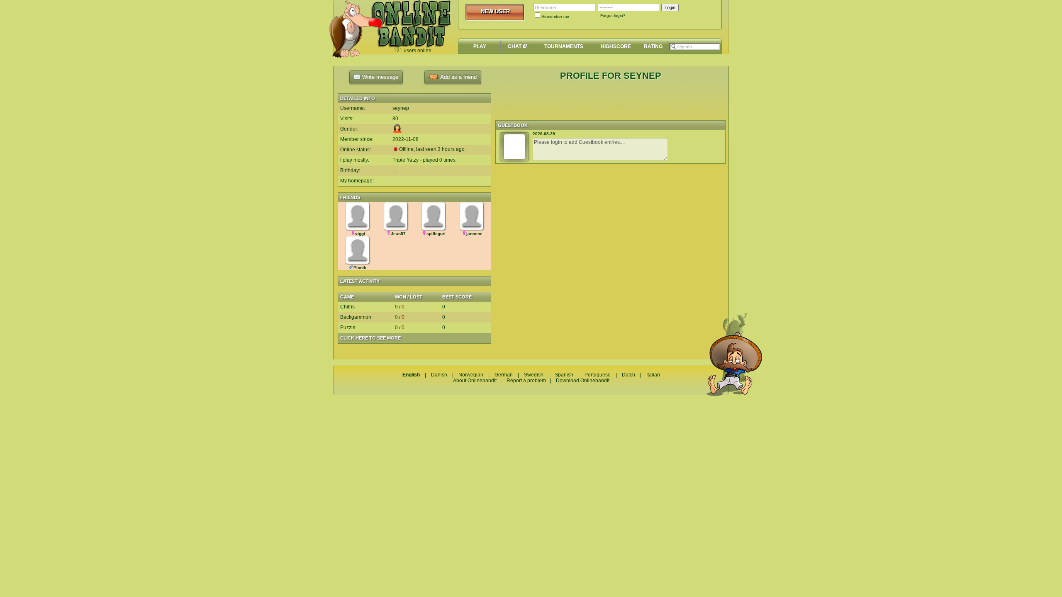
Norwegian (470, 375)
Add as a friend (457, 77)
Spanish (564, 375)
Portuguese (598, 375)
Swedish (533, 375)
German (503, 375)
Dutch (628, 375)
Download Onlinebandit (582, 380)
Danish (439, 375)
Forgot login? (613, 15)
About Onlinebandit (475, 380)
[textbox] (695, 46)
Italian (653, 375)
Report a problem (526, 380)
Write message (379, 77)
